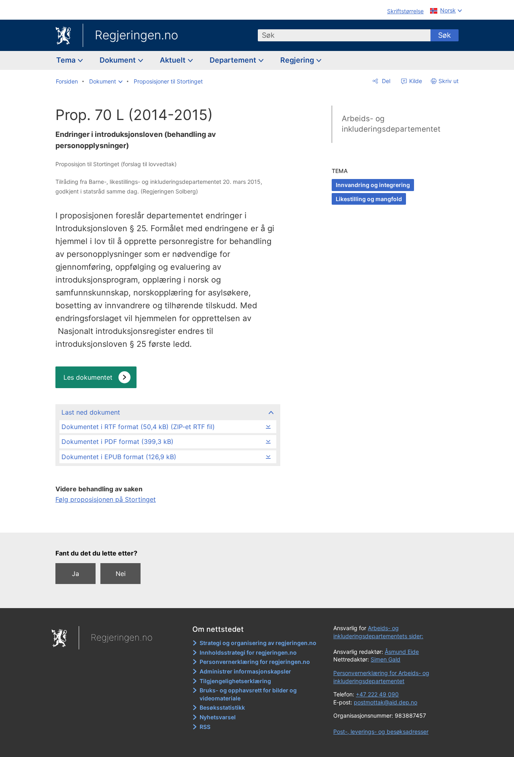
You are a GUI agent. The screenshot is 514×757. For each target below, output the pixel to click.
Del (385, 80)
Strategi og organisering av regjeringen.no (258, 642)
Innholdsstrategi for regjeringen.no (248, 652)
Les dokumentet (87, 377)
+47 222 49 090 (377, 694)
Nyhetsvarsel (218, 717)
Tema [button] (66, 60)
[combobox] (344, 35)
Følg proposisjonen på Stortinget (105, 499)
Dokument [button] (118, 60)
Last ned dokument (90, 412)
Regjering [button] (298, 60)
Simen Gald (385, 659)
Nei (121, 574)
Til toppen (167, 521)
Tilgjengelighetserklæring (235, 681)
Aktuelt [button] (173, 60)
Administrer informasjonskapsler (245, 671)
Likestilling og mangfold (369, 198)
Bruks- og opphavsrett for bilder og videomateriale (248, 694)
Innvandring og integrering (373, 184)
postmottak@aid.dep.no (385, 702)
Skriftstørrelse (405, 11)
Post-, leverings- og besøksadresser (380, 731)
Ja (75, 574)
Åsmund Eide (402, 651)
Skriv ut (449, 80)
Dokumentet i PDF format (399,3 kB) (117, 442)
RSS (205, 726)
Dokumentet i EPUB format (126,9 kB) (118, 457)
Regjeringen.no (136, 35)
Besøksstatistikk (222, 707)
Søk (444, 35)
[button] (105, 81)
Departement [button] (234, 60)
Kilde (415, 80)
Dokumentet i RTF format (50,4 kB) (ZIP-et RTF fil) (138, 427)
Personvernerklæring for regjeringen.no (255, 661)
